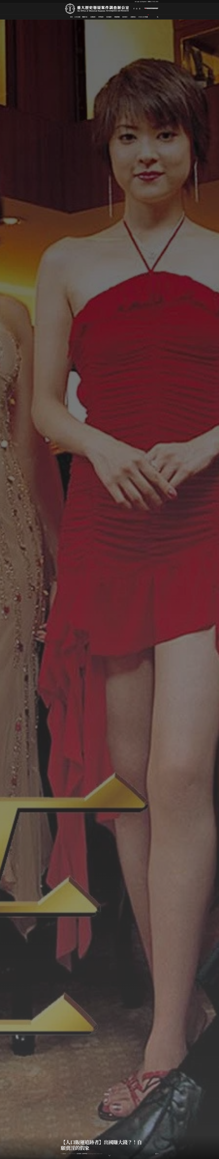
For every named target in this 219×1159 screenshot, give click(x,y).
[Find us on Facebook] (133, 9)
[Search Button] (157, 16)
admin (64, 1153)
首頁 (71, 17)
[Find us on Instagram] (136, 9)
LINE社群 (77, 17)
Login (137, 1)
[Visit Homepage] (98, 8)
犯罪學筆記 (85, 1153)
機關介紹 (84, 17)
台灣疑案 (92, 17)
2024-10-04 (72, 1153)
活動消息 (133, 17)
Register (144, 1)
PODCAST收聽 (143, 17)
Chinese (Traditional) (151, 8)
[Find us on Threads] (139, 9)
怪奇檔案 (108, 17)
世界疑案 (100, 17)
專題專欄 (117, 17)
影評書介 (125, 17)
